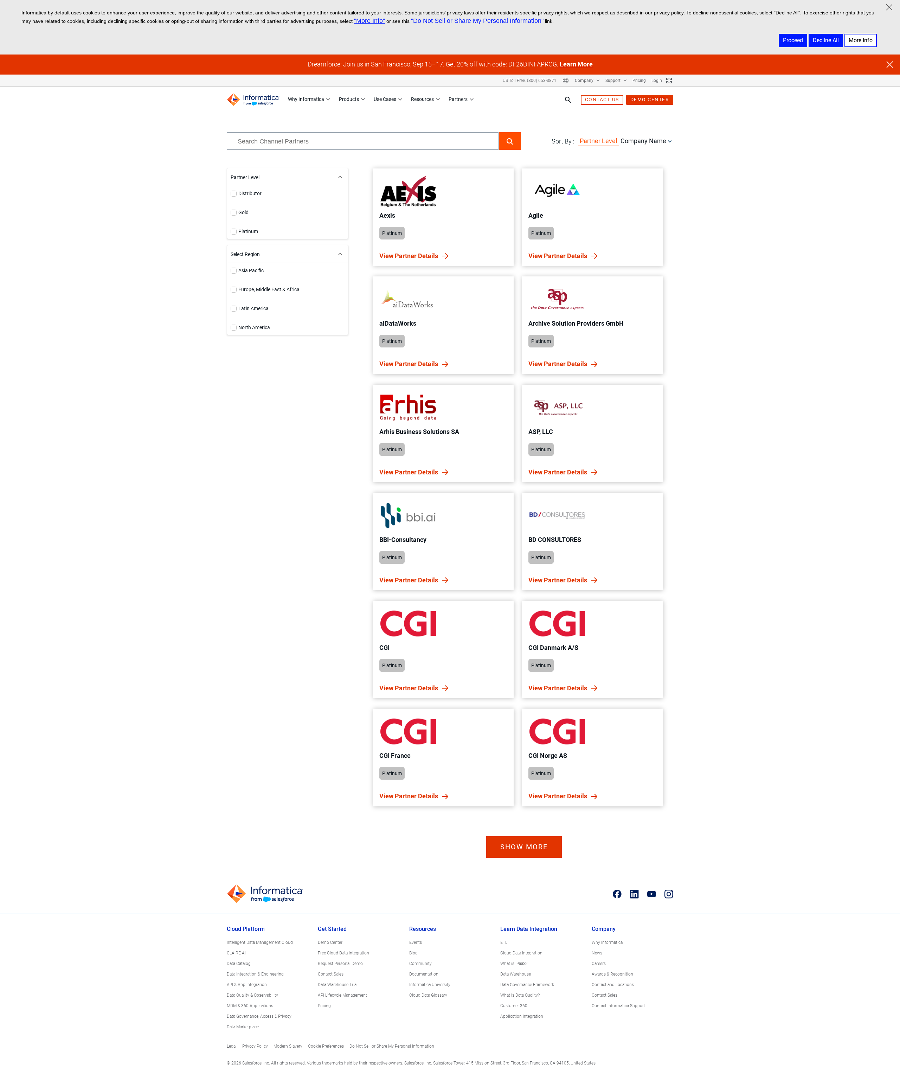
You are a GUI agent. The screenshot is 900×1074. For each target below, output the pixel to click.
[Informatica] (253, 100)
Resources (422, 99)
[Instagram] (668, 894)
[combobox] (363, 141)
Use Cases (385, 99)
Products (349, 99)
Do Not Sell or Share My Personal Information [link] (391, 1046)
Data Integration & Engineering (255, 974)
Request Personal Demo (340, 963)
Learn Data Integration (528, 929)
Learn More (576, 64)
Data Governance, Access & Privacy (259, 1016)
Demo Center (330, 942)
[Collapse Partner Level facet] (340, 176)
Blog (413, 953)
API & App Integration (247, 984)
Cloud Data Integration (521, 953)
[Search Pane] (568, 100)
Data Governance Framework (527, 984)
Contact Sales (330, 974)
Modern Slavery (288, 1046)
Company (584, 80)
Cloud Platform (246, 929)
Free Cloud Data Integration (343, 953)
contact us (602, 99)
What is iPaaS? (513, 963)
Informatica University (429, 984)
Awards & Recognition (612, 974)
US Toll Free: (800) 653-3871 (530, 80)
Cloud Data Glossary (428, 995)
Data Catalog (239, 963)
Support (613, 80)
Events (415, 942)
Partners (458, 99)
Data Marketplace (243, 1026)
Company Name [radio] (643, 141)
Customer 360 (513, 1005)
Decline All (826, 40)
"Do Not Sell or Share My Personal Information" (477, 20)
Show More (524, 847)
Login (656, 80)
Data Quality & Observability (252, 995)
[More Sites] (669, 80)
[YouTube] (651, 894)
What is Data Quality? (520, 995)
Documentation (423, 974)
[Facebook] (617, 894)
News (597, 953)
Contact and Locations (613, 984)
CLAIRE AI (236, 953)
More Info (861, 40)
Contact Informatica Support (618, 1005)
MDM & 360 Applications (250, 1005)
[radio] (669, 141)
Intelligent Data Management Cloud (260, 942)
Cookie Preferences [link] (326, 1046)
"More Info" (369, 20)
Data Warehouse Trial (338, 984)
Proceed (793, 40)
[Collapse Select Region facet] (340, 253)
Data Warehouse (515, 974)
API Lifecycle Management (342, 995)
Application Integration (521, 1016)
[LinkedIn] (634, 894)
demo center (649, 99)
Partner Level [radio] (598, 141)
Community (420, 963)
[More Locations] (565, 80)
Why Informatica (306, 99)
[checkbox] (234, 194)
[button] (510, 141)
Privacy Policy (255, 1046)
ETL (503, 942)
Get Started (332, 929)
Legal (232, 1046)
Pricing (639, 80)
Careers (599, 963)
